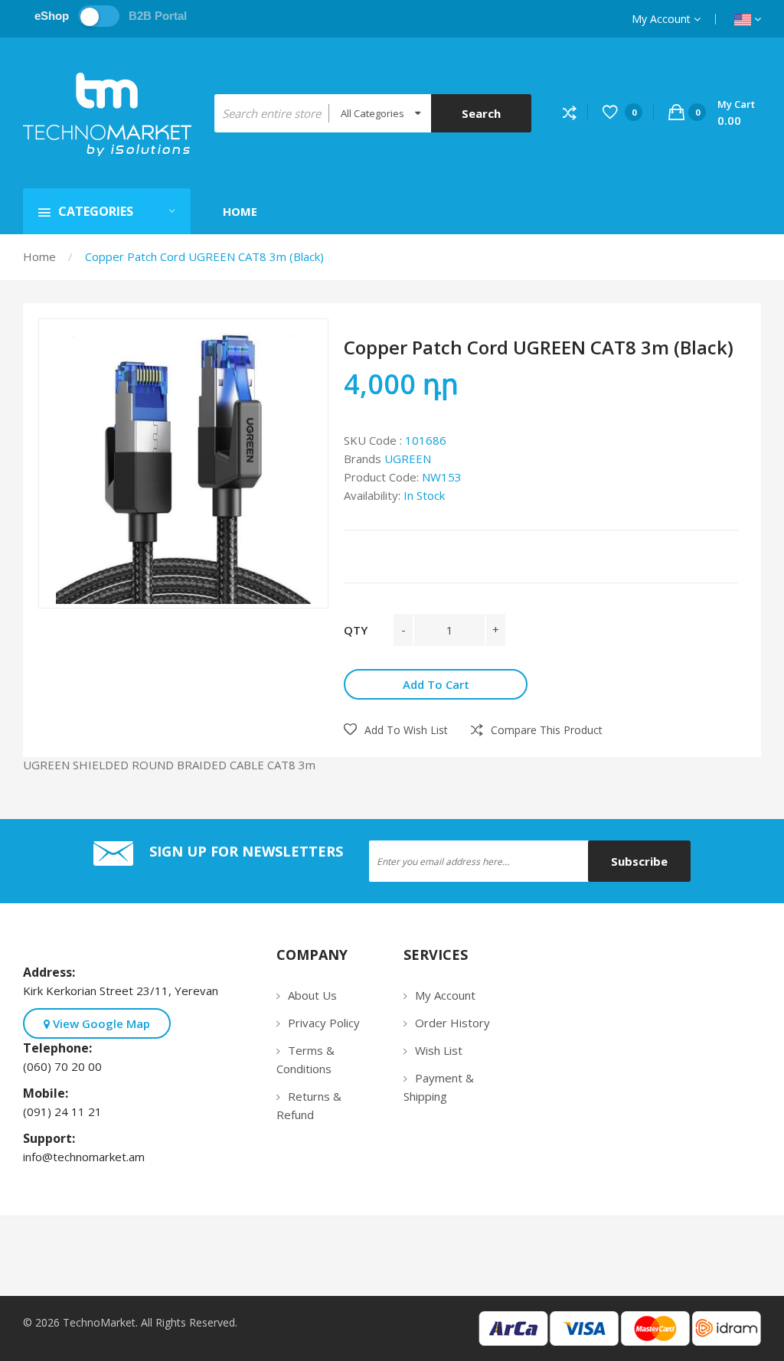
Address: (52, 972)
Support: (52, 1138)
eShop (51, 15)
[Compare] (575, 112)
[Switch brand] (98, 16)
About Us (312, 995)
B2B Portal (158, 15)
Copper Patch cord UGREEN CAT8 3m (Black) (204, 256)
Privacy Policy (324, 1022)
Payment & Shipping (438, 1087)
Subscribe (639, 861)
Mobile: (48, 1093)
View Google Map (100, 1023)
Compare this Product (547, 730)
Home (39, 256)
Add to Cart (436, 684)
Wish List (438, 1050)
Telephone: (60, 1048)
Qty (356, 630)
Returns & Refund (308, 1105)
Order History (452, 1022)
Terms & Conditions (305, 1059)
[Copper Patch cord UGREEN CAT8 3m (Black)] (183, 463)
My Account (663, 18)
